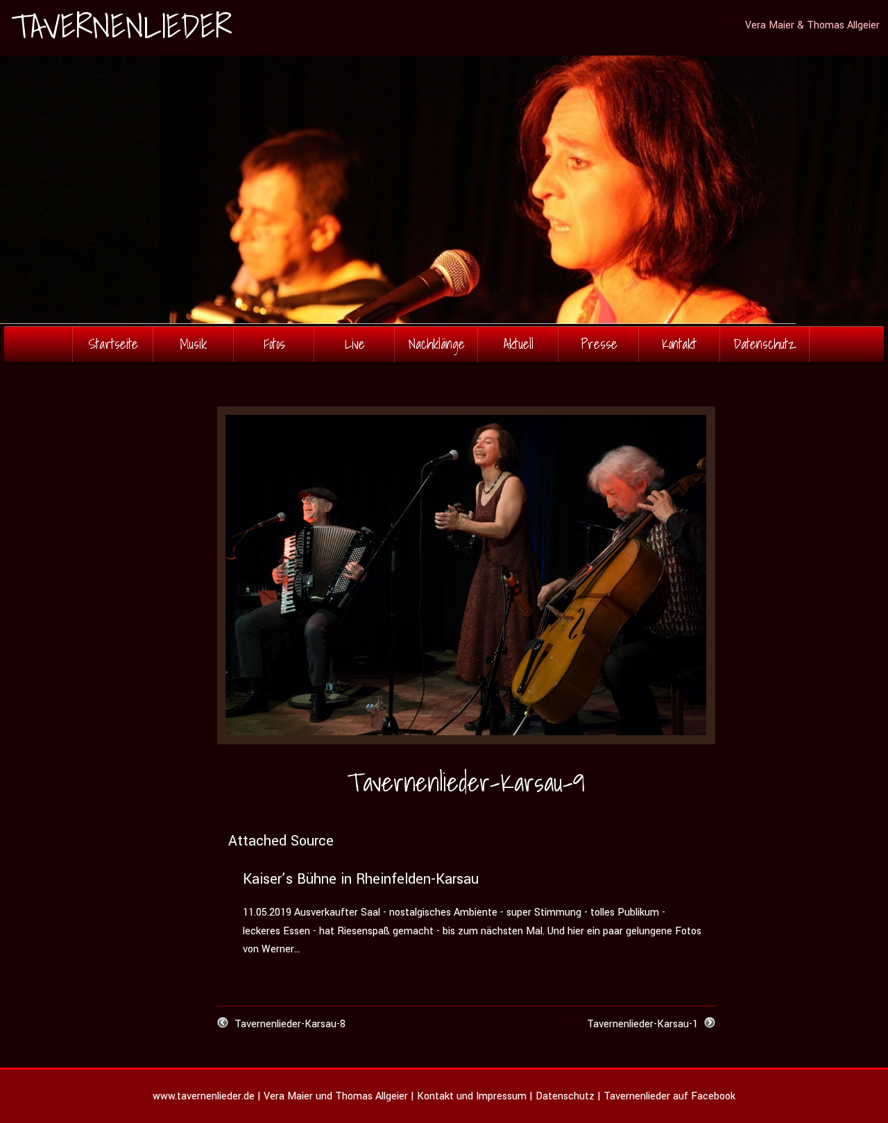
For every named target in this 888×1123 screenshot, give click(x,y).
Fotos (274, 343)
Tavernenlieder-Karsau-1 (642, 1024)
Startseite (113, 343)
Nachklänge (437, 343)
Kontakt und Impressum (472, 1096)
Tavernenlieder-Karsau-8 (289, 1024)
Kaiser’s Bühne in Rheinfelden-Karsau (361, 879)
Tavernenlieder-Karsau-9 (466, 782)
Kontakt (679, 343)
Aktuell (518, 343)
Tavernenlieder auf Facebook (669, 1096)
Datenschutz (764, 343)
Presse (599, 343)
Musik (193, 343)
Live (355, 343)
